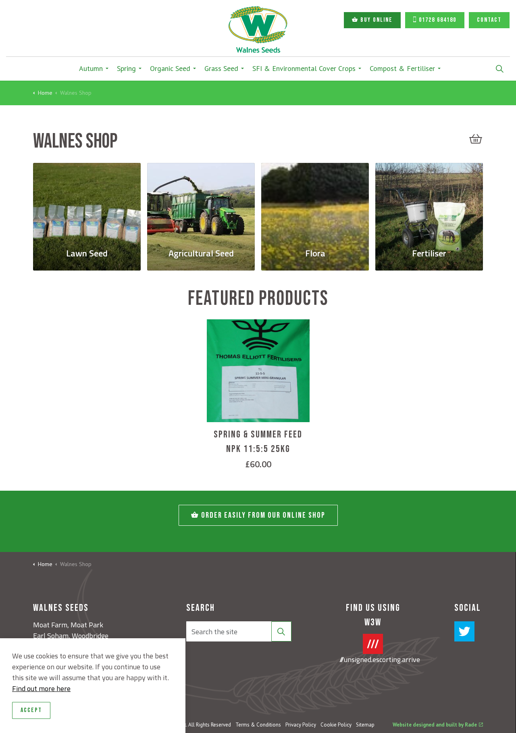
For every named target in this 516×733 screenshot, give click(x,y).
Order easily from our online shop (263, 515)
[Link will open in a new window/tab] (464, 631)
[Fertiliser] (429, 201)
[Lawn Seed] (87, 201)
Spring (126, 68)
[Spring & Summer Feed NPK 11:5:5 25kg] (258, 370)
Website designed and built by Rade (435, 724)
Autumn (91, 68)
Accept (31, 710)
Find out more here (41, 688)
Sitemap (365, 724)
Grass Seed (221, 68)
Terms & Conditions (258, 724)
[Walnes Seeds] (258, 29)
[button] (475, 138)
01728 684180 (437, 20)
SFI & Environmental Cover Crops (304, 68)
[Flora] (315, 201)
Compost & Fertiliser (402, 68)
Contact (489, 20)
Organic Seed (170, 68)
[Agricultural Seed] (201, 201)
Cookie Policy (336, 724)
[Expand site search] (499, 68)
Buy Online (376, 20)
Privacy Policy (300, 724)
